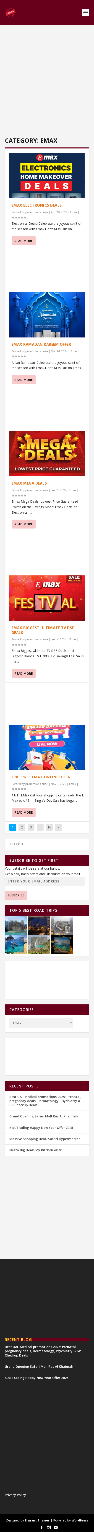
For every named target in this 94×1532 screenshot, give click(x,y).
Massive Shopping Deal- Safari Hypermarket (44, 1139)
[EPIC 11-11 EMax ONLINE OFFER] (47, 747)
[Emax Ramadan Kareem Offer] (47, 314)
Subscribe (16, 895)
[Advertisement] (47, 81)
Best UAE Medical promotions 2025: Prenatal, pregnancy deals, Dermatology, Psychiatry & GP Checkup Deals (45, 1101)
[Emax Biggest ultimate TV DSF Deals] (47, 598)
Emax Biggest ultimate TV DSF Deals (43, 630)
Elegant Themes (37, 1520)
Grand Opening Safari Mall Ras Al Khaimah (43, 1116)
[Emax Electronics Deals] (47, 175)
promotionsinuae (36, 212)
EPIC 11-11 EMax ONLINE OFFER (41, 776)
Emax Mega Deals (29, 483)
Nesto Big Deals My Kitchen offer (35, 1150)
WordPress (80, 1520)
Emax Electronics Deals (37, 205)
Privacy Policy (15, 1495)
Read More (23, 241)
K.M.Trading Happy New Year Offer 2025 (41, 1127)
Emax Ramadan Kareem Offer (41, 344)
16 (49, 827)
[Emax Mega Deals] (47, 453)
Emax (73, 212)
